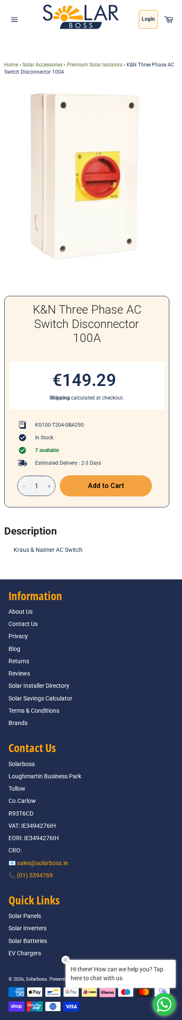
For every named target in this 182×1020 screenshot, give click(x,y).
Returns (18, 661)
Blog (14, 648)
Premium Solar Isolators (94, 65)
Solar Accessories (42, 65)
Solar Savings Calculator (40, 698)
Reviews (19, 673)
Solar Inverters (27, 928)
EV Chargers (24, 953)
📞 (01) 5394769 (30, 875)
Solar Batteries (27, 940)
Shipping (60, 398)
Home (11, 65)
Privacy (18, 636)
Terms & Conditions (33, 710)
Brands (18, 723)
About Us (20, 611)
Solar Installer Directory (38, 685)
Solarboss (36, 979)
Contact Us (23, 623)
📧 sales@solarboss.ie (38, 863)
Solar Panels (24, 915)
